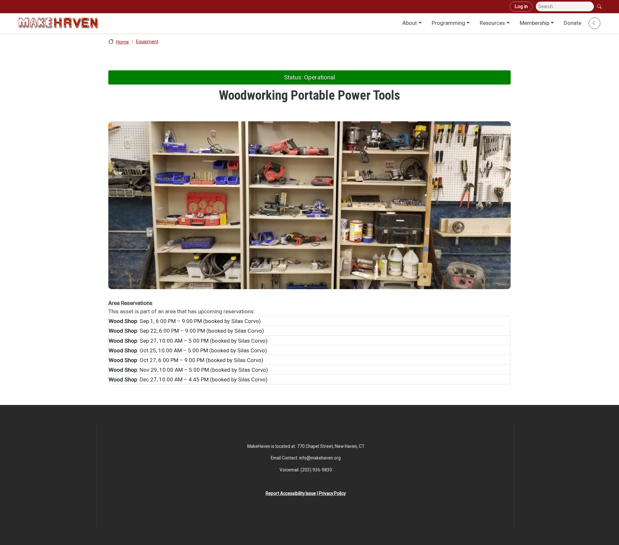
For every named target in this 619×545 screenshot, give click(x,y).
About (409, 23)
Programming (448, 23)
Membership (534, 23)
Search (600, 6)
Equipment (147, 42)
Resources (492, 23)
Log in (521, 6)
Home (122, 42)
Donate (572, 23)
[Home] (58, 23)
